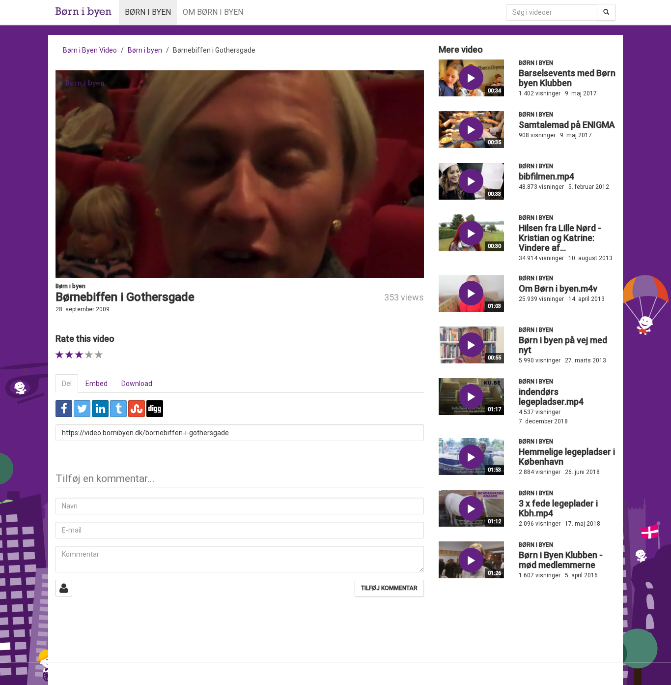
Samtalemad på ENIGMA (567, 124)
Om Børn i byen (213, 12)
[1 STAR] (60, 355)
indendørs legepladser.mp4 (551, 397)
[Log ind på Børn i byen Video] (64, 588)
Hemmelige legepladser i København (567, 457)
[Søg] (606, 12)
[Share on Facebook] (64, 408)
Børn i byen (148, 12)
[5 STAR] (99, 355)
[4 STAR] (89, 355)
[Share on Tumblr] (118, 408)
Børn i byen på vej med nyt (563, 345)
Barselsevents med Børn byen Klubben (567, 78)
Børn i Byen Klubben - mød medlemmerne (561, 560)
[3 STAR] (79, 355)
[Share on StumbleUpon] (136, 408)
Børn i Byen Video (90, 50)
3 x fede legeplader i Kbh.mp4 (558, 508)
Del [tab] (67, 383)
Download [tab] (136, 383)
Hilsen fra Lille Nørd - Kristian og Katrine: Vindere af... (560, 238)
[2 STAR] (69, 355)
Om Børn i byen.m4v (558, 288)
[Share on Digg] (154, 408)
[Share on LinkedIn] (100, 408)
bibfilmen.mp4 (546, 176)
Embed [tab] (96, 383)
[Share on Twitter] (82, 408)
